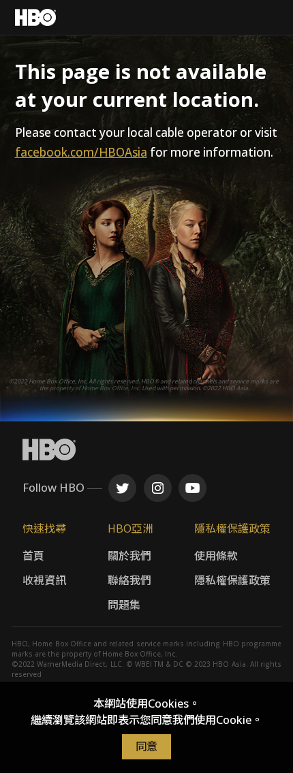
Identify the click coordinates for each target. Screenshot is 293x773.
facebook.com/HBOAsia (81, 152)
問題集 (124, 604)
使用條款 (216, 555)
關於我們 (129, 555)
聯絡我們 (129, 580)
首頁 (33, 555)
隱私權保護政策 (232, 580)
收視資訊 (44, 580)
